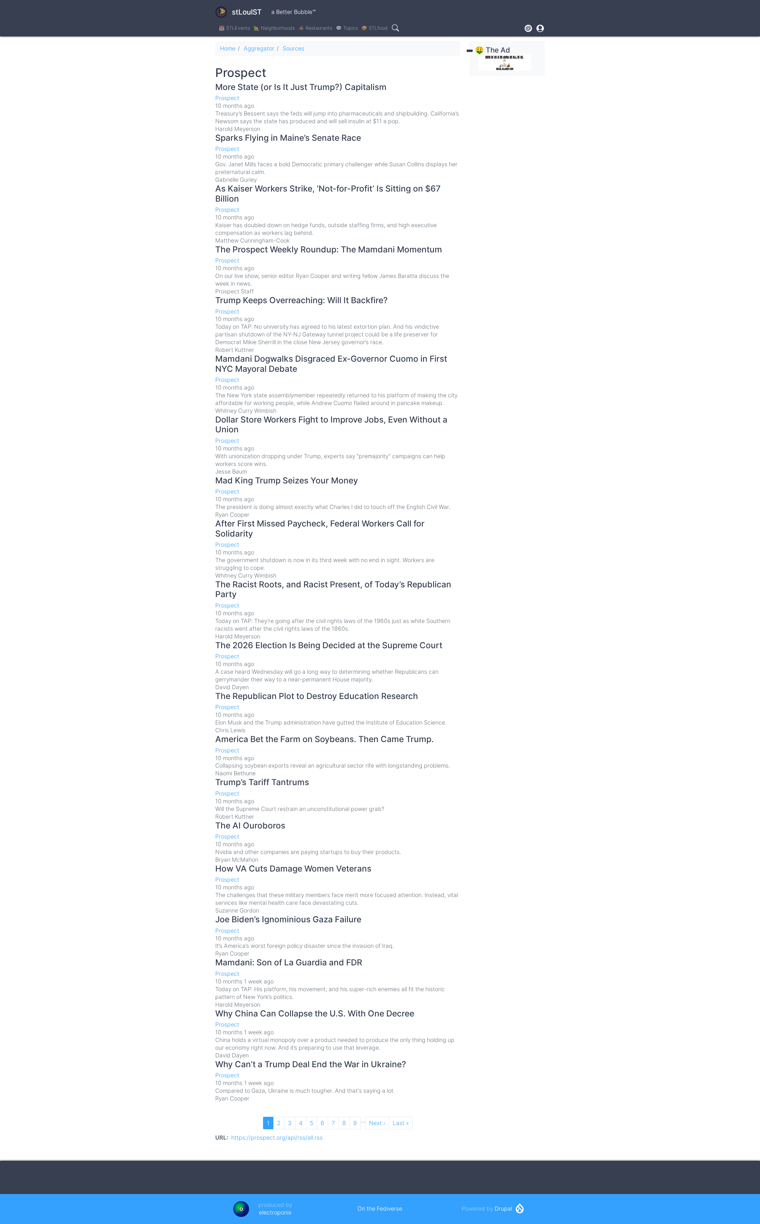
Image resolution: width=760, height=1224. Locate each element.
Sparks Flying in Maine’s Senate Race (288, 138)
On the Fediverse (379, 1208)
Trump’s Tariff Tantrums (262, 782)
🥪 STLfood (374, 28)
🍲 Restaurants (315, 28)
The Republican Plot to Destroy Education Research (316, 696)
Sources (293, 48)
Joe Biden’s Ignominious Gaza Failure (288, 919)
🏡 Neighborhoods (274, 28)
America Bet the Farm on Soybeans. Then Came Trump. (324, 739)
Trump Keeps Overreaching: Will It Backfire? (301, 300)
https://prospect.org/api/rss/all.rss (277, 1137)
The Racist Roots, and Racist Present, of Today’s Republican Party (333, 589)
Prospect (227, 98)
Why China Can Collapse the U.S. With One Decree (314, 1013)
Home (227, 48)
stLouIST (247, 12)
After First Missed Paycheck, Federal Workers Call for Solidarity (320, 528)
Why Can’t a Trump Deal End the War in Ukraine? (310, 1064)
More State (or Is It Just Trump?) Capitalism (301, 87)
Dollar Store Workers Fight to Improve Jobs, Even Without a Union (331, 425)
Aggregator (259, 48)
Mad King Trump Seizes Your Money (286, 480)
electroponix (275, 1212)
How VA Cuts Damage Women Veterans (293, 869)
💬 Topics (347, 28)
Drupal (503, 1208)
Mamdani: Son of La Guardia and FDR (288, 962)
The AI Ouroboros (250, 825)
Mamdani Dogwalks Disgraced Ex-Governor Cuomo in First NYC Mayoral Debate (331, 364)
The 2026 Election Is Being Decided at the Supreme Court (328, 645)
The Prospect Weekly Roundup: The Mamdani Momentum (328, 249)
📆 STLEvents (234, 28)
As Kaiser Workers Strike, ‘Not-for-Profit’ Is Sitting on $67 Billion (328, 194)
